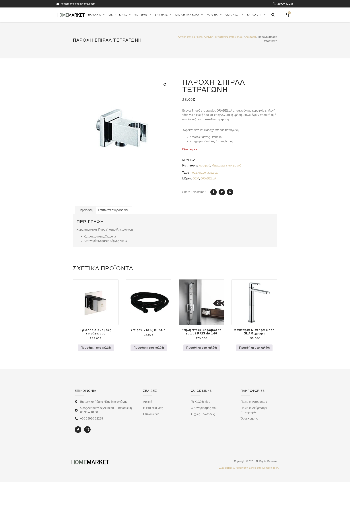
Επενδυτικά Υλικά (187, 15)
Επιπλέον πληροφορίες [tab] (113, 210)
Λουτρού (250, 36)
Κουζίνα (212, 15)
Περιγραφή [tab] (86, 210)
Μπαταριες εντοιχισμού (226, 165)
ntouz (193, 172)
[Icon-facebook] (78, 429)
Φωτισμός (141, 15)
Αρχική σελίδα (186, 36)
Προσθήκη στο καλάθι (96, 347)
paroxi (214, 172)
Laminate (161, 15)
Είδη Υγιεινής (205, 36)
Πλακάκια (94, 15)
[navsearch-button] (273, 15)
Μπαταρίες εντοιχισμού (229, 36)
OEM (195, 178)
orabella (203, 172)
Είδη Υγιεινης (117, 15)
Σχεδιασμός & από (249, 467)
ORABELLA (208, 178)
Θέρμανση (232, 15)
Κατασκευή (254, 15)
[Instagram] (87, 429)
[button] (165, 84)
